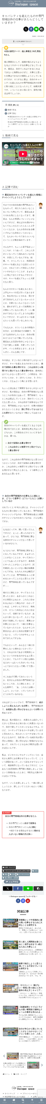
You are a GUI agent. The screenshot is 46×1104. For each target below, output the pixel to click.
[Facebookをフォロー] (18, 901)
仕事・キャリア (10, 867)
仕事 (13, 874)
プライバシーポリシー (31, 1094)
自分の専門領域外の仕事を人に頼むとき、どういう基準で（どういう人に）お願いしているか (24, 124)
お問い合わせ (38, 1097)
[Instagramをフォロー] (23, 901)
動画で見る (12, 110)
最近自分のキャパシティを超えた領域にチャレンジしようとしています (24, 118)
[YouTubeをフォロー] (28, 901)
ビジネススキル (24, 874)
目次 (10, 105)
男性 (6, 874)
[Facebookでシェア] (31, 29)
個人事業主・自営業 (11, 878)
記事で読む (12, 113)
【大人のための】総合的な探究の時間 (17, 871)
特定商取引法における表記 (15, 1097)
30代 (36, 871)
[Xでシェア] (25, 29)
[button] (41, 29)
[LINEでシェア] (36, 29)
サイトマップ (10, 1094)
